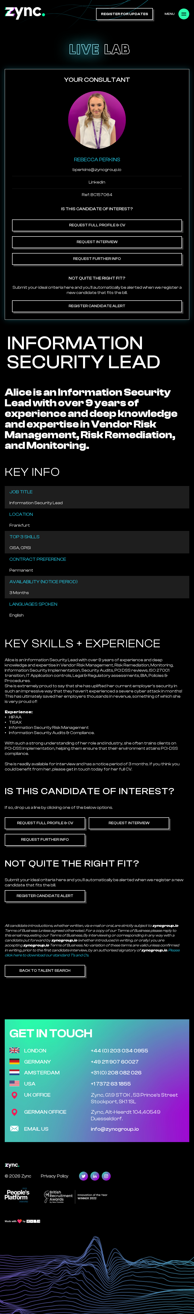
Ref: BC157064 (97, 194)
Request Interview (97, 242)
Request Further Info (97, 259)
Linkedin (97, 182)
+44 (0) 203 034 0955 (119, 1051)
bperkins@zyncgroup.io (97, 169)
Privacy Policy (54, 1176)
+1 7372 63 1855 (111, 1084)
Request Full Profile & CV (97, 225)
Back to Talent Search (45, 970)
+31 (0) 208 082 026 (116, 1073)
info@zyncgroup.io (115, 1129)
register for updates (124, 14)
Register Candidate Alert (97, 306)
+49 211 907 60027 (115, 1062)
